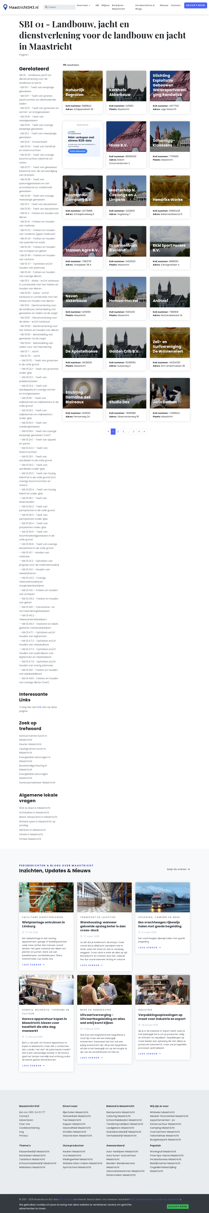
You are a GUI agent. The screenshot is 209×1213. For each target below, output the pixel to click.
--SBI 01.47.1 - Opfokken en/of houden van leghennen (37, 634)
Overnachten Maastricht (165, 1132)
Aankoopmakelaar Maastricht (37, 782)
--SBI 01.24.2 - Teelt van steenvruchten (33, 450)
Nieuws (164, 5)
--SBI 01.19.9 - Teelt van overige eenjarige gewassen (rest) (37, 433)
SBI (97, 5)
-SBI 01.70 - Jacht (29, 356)
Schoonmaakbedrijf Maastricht (37, 1163)
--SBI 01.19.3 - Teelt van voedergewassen (33, 425)
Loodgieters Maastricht (120, 1128)
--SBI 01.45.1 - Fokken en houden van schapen (38, 592)
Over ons (24, 1124)
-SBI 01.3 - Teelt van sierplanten (38, 204)
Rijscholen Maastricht (75, 1112)
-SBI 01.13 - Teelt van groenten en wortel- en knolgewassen (39, 110)
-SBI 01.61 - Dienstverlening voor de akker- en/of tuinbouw (38, 319)
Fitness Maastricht (30, 839)
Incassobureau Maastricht (165, 1159)
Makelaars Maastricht (32, 1167)
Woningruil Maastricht (163, 1151)
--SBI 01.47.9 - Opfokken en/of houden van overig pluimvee (37, 663)
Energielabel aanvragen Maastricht (33, 776)
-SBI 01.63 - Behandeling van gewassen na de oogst (36, 336)
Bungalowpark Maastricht (165, 1139)
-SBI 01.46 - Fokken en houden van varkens (37, 257)
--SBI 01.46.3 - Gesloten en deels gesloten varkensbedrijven (38, 626)
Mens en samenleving (95, 1009)
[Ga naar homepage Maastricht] (20, 7)
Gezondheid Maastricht (77, 1128)
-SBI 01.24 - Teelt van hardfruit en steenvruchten (37, 148)
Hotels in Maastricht (31, 834)
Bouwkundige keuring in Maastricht (33, 767)
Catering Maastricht (118, 1116)
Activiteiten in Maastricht (34, 812)
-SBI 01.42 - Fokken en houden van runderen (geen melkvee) (37, 232)
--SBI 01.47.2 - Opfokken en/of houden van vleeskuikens (37, 643)
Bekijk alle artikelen (177, 869)
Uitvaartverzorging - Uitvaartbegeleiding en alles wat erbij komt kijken (102, 1019)
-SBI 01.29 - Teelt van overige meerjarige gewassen (36, 198)
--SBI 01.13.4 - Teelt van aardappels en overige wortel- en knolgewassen (37, 389)
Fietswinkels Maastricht (77, 1116)
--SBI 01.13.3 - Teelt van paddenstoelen (33, 379)
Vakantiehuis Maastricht (164, 1135)
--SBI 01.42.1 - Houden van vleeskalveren (34, 571)
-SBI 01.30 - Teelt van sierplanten (39, 209)
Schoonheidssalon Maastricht (124, 1120)
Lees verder (31, 964)
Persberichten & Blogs (145, 7)
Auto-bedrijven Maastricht (122, 1151)
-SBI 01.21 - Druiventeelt (33, 142)
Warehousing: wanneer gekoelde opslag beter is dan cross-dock (103, 926)
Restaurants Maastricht (120, 1112)
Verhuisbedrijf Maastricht (121, 1135)
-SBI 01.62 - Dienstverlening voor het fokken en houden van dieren (39, 328)
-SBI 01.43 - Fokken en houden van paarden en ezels (37, 240)
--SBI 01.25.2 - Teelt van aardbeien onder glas (33, 467)
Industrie (145, 1009)
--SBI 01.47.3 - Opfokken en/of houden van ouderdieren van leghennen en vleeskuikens (37, 653)
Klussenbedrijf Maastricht (34, 1151)
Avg (21, 1132)
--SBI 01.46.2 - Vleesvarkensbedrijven (33, 617)
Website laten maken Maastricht (82, 1163)
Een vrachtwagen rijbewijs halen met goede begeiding (159, 924)
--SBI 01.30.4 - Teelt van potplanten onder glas (33, 525)
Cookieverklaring (29, 1128)
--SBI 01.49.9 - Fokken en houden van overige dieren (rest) (38, 680)
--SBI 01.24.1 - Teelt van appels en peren (37, 441)
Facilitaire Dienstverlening (42, 917)
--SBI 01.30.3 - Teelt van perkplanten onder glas (33, 517)
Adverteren (195, 5)
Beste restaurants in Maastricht (38, 817)
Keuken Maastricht (74, 1151)
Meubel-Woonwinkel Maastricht (169, 1116)
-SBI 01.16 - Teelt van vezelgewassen (31, 118)
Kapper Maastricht (74, 1124)
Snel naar (82, 5)
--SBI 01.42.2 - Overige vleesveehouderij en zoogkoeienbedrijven (32, 581)
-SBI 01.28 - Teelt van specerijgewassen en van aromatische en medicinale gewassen (35, 185)
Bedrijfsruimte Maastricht (165, 1163)
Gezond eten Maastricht (77, 1135)
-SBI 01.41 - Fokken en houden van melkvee (36, 223)
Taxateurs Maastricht (32, 1159)
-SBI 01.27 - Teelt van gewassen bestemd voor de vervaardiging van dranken (38, 171)
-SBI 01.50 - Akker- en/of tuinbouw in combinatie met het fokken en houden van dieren (38, 296)
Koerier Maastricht (30, 744)
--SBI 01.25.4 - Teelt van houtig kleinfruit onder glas (37, 491)
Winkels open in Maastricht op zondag (37, 823)
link (39, 707)
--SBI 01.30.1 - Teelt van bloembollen (33, 500)
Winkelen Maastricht (162, 1112)
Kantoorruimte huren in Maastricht (33, 738)
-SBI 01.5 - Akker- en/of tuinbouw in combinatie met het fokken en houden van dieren (39, 284)
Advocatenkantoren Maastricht (125, 1171)
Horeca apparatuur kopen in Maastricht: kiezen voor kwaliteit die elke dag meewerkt (44, 1025)
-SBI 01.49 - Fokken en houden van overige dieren (37, 274)
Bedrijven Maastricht (118, 7)
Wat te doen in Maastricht (34, 808)
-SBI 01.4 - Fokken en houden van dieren (39, 215)
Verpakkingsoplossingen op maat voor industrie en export (162, 1017)
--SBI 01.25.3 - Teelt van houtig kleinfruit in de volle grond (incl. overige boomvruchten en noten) (37, 479)
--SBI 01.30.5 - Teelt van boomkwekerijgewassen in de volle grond (36, 535)
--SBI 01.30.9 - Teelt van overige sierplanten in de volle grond (38, 546)
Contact (176, 5)
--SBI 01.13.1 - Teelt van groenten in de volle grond (38, 362)
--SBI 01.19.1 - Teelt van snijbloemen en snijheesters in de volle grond (39, 402)
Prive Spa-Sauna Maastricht (167, 1155)
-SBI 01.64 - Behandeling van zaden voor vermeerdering (36, 345)
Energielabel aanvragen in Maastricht (34, 759)
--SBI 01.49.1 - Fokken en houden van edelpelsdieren (38, 672)
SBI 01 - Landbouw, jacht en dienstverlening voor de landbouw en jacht (35, 79)
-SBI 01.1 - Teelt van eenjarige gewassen (36, 89)
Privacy (23, 1135)
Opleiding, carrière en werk (159, 917)
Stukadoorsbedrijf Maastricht (123, 1132)
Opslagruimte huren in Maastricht (32, 751)
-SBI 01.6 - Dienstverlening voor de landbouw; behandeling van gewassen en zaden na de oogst (38, 309)
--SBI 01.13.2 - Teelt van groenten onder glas (39, 371)
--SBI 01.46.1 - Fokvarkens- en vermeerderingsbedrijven (37, 609)
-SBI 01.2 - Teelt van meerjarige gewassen (37, 135)
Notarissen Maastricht (32, 1155)
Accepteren (177, 1206)
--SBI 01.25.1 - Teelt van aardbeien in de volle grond (35, 458)
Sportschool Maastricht (77, 1167)
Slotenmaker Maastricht (121, 1175)
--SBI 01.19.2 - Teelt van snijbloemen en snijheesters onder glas (35, 414)
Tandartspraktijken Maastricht (124, 1124)
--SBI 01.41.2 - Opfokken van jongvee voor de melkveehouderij (39, 563)
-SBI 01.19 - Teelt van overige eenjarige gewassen (36, 127)
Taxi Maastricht (72, 1120)
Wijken (105, 5)
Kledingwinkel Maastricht (78, 1159)
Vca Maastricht (72, 1155)
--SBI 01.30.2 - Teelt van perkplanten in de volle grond (37, 508)
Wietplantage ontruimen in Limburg (43, 924)
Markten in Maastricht (32, 830)
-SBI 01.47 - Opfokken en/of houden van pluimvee (35, 265)
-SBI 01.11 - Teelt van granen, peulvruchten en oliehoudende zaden (37, 99)
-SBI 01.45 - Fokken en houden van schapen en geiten (37, 249)
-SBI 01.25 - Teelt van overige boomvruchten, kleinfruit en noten (36, 158)
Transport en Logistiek (98, 917)
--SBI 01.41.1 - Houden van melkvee (34, 554)
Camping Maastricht (162, 1128)
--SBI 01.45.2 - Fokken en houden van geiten (38, 600)
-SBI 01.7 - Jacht (29, 351)
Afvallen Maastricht (74, 1132)
